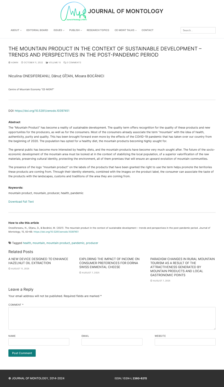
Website (160, 335)
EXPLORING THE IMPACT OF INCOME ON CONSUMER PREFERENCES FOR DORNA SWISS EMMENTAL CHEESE (109, 263)
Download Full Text (21, 201)
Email (85, 335)
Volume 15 (54, 62)
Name (12, 335)
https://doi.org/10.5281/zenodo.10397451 (42, 110)
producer (92, 243)
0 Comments (73, 62)
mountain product (58, 243)
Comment (16, 304)
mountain (39, 243)
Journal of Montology (125, 11)
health (27, 243)
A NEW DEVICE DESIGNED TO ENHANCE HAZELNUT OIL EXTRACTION (38, 261)
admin (14, 62)
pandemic (78, 243)
